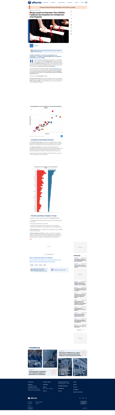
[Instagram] (83, 398)
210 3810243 (83, 403)
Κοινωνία (82, 2)
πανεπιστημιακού (40, 59)
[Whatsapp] (71, 31)
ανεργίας (36, 68)
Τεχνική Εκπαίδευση (31, 388)
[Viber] (71, 28)
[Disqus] (50, 287)
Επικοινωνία (30, 403)
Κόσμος (74, 381)
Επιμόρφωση (75, 389)
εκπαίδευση (34, 348)
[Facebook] (71, 19)
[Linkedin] (71, 25)
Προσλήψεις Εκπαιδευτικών (63, 381)
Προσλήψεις (51, 388)
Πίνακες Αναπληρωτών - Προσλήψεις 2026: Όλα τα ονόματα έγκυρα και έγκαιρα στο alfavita (45, 259)
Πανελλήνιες (70, 2)
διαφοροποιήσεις (56, 68)
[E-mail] (71, 34)
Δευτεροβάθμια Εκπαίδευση (32, 387)
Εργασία (76, 2)
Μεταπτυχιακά (61, 388)
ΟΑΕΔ (47, 388)
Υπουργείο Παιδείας (61, 2)
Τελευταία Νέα (45, 2)
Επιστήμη (75, 386)
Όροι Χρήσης (30, 401)
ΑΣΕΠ (44, 388)
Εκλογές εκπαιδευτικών (37, 390)
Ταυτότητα (37, 403)
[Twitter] (71, 22)
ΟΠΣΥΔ (68, 383)
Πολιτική (60, 390)
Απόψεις (75, 384)
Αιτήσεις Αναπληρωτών (62, 383)
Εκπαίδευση (53, 2)
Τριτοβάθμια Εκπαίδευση (63, 385)
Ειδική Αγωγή (37, 388)
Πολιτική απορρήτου (39, 401)
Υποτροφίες (30, 390)
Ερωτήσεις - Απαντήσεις (78, 391)
